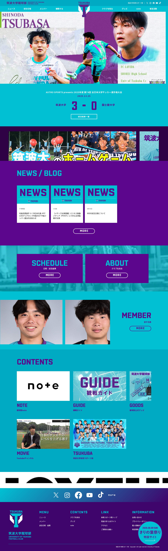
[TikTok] (160, 3)
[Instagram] (150, 3)
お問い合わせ (137, 517)
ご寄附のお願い (106, 529)
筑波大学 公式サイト (108, 521)
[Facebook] (153, 3)
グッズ (72, 521)
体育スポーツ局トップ (109, 517)
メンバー (42, 521)
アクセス (104, 525)
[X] (147, 3)
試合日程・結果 (45, 525)
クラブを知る (75, 517)
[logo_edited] (111, 495)
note (72, 525)
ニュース (42, 517)
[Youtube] (157, 3)
